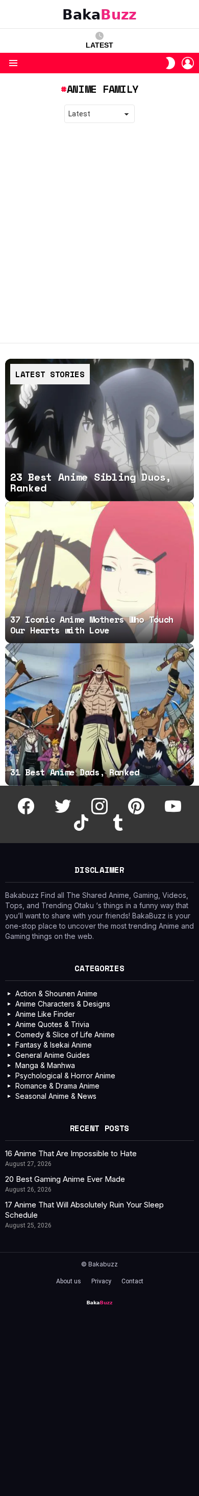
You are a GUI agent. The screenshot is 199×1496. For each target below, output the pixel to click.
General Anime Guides (52, 1055)
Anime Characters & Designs (62, 1003)
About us (68, 1281)
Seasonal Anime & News (55, 1096)
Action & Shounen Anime (56, 993)
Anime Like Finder (45, 1014)
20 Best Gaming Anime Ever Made (65, 1179)
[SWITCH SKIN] (170, 63)
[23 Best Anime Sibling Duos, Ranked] (99, 430)
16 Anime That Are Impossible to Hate (71, 1153)
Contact (132, 1281)
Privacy (101, 1281)
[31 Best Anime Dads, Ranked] (99, 714)
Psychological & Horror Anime (65, 1075)
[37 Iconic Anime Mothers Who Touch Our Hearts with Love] (99, 572)
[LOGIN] (188, 63)
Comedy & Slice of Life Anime (65, 1034)
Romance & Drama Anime (57, 1085)
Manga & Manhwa (45, 1065)
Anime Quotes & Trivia (52, 1024)
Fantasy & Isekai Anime (53, 1044)
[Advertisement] (99, 233)
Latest (99, 45)
